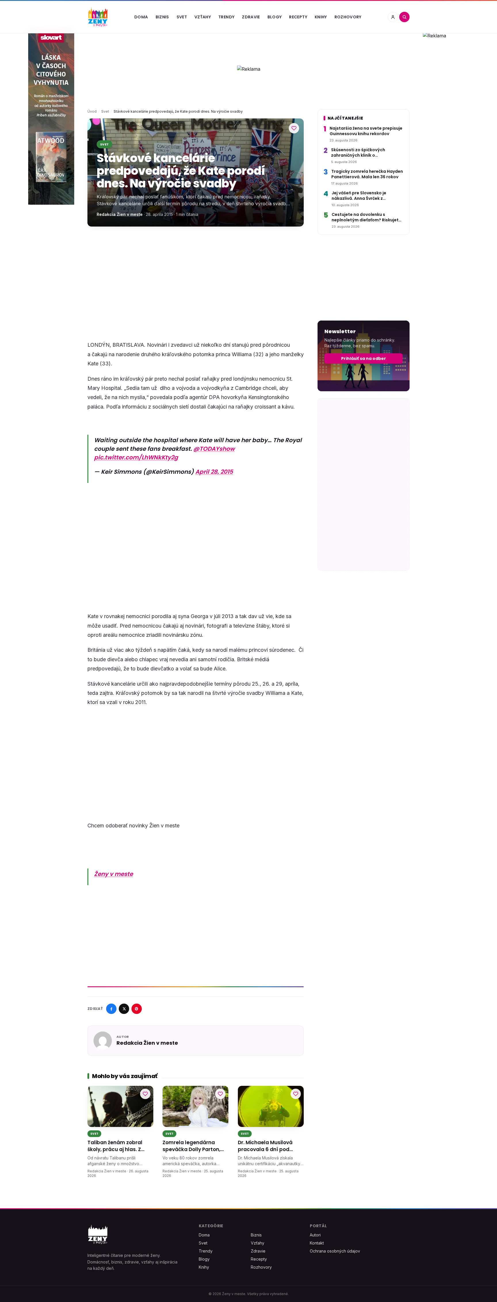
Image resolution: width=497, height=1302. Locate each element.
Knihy (321, 17)
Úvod (92, 111)
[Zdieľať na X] (124, 1009)
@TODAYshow (214, 449)
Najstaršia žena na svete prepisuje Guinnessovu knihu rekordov (366, 131)
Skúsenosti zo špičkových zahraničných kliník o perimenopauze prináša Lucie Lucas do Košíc (362, 152)
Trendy (226, 17)
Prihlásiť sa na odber (363, 358)
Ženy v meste (113, 874)
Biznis (162, 17)
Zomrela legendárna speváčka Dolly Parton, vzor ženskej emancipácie (195, 1146)
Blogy (274, 17)
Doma (141, 17)
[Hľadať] (404, 17)
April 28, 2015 (214, 472)
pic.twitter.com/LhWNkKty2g (136, 457)
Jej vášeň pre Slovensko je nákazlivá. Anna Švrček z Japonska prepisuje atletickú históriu (362, 196)
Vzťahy (202, 17)
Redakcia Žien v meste (120, 214)
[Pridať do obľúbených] (294, 128)
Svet (182, 17)
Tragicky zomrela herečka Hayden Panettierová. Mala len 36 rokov (367, 174)
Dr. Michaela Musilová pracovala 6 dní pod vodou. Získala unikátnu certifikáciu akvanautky (268, 1146)
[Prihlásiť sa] (393, 17)
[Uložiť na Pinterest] (136, 1009)
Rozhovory (348, 17)
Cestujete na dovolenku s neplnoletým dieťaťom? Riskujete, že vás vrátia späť (367, 217)
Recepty (298, 17)
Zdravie (251, 17)
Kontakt (317, 1242)
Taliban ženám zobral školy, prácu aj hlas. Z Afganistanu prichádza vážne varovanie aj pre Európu (116, 1146)
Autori (315, 1234)
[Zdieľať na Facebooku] (111, 1009)
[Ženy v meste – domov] (97, 16)
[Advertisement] (195, 276)
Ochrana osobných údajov (335, 1251)
